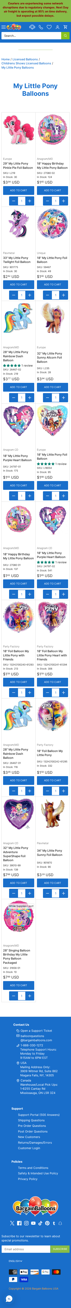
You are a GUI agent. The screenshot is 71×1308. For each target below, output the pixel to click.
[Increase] (29, 201)
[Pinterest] (47, 1223)
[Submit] (65, 35)
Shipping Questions (31, 1120)
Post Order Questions (33, 1131)
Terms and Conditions (33, 1168)
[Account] (58, 27)
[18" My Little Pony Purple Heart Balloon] (18, 420)
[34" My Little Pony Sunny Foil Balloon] (52, 814)
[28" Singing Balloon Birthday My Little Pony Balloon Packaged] (18, 916)
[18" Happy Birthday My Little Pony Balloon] (52, 129)
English (14, 1261)
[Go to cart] (65, 27)
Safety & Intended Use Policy (38, 1173)
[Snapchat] (60, 1223)
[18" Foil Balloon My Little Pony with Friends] (18, 617)
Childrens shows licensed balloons (26, 63)
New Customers (29, 1137)
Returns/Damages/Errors (35, 1142)
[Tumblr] (54, 1223)
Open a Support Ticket (36, 1030)
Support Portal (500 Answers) (39, 1115)
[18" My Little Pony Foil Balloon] (52, 224)
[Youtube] (33, 1223)
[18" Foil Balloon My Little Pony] (52, 715)
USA (24, 1063)
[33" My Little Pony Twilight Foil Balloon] (18, 224)
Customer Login (29, 1148)
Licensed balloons (25, 59)
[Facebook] (19, 1223)
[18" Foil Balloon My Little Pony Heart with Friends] (52, 617)
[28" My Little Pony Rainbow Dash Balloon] (18, 318)
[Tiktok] (40, 1223)
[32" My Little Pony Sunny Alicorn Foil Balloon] (52, 318)
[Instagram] (26, 1223)
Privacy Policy (28, 1179)
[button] (9, 1298)
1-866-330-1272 (31, 1045)
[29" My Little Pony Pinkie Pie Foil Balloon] (18, 129)
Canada (26, 1080)
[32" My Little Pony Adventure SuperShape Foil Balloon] (18, 814)
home (5, 59)
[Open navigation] (3, 27)
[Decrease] (13, 201)
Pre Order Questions (32, 1126)
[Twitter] (12, 1223)
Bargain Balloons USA (45, 1288)
